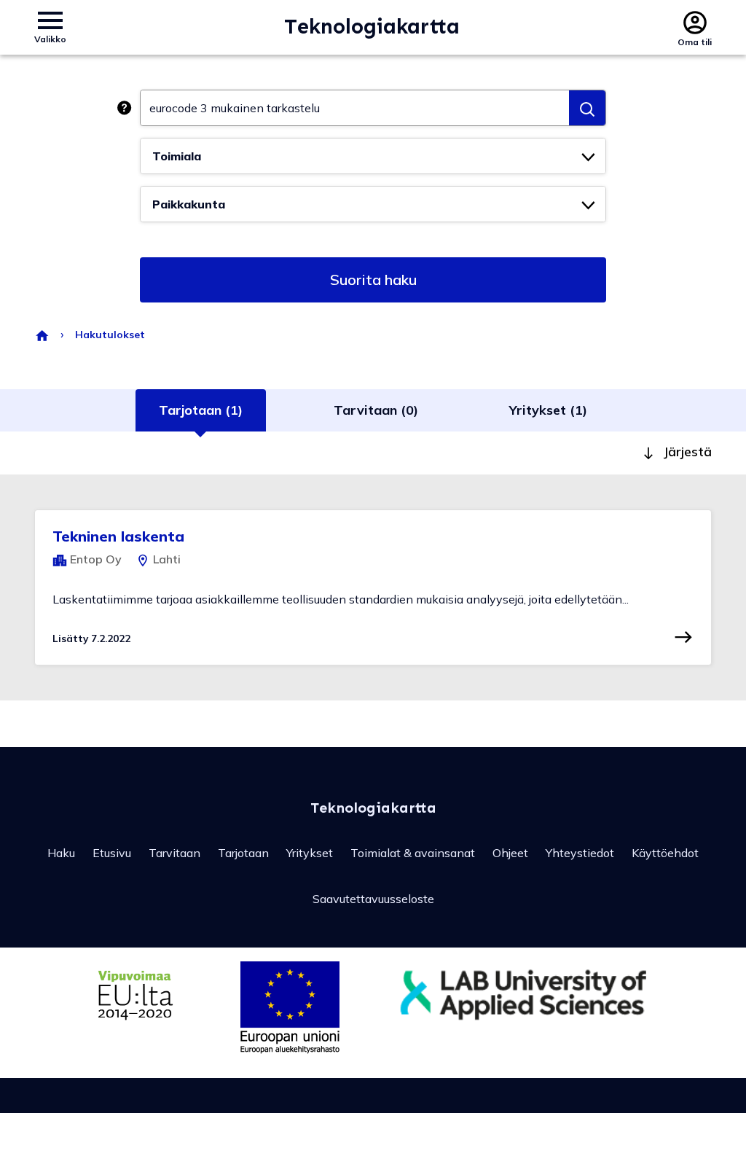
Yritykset (309, 852)
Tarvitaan (174, 852)
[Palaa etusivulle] (41, 334)
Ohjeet (510, 852)
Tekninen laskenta (118, 536)
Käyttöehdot (665, 852)
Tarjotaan (243, 852)
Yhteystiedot (580, 852)
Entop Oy (94, 559)
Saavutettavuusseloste (373, 898)
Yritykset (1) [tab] (548, 410)
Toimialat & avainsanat (412, 852)
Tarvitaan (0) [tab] (376, 410)
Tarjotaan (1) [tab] (201, 410)
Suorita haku (373, 279)
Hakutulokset (110, 334)
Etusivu (112, 852)
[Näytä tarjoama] (683, 637)
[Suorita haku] (587, 107)
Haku (61, 852)
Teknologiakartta (372, 27)
